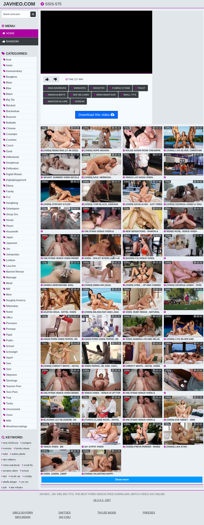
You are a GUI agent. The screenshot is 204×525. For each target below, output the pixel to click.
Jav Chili (65, 517)
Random (12, 41)
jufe (4, 487)
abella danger (9, 481)
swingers (79, 88)
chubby (28, 476)
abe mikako (16, 487)
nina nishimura (56, 88)
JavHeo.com (19, 4)
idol (4, 476)
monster (99, 88)
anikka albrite (56, 94)
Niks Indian (22, 517)
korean (79, 101)
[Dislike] (55, 79)
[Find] (33, 14)
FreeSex (149, 512)
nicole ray (15, 476)
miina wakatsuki (106, 94)
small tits (129, 94)
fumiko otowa (121, 88)
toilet (141, 88)
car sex (24, 481)
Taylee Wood (107, 512)
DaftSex (65, 512)
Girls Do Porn (23, 512)
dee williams (80, 94)
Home (10, 33)
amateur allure (57, 101)
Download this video (95, 115)
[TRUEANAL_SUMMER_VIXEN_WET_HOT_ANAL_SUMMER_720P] (60, 219)
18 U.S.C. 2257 (102, 500)
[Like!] (47, 79)
